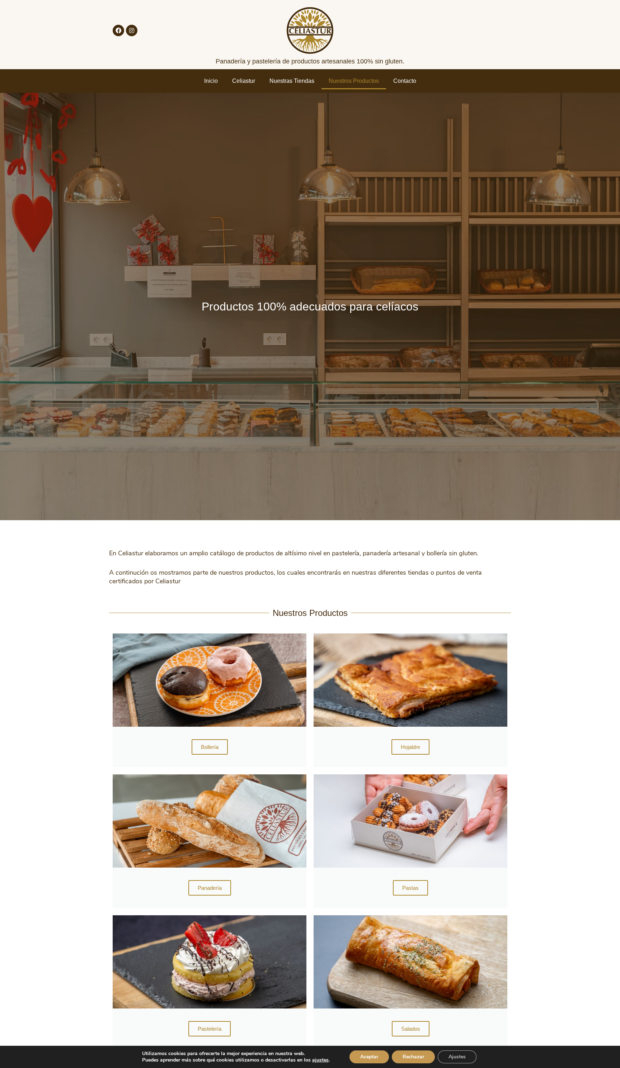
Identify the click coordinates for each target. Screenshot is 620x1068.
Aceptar (369, 1056)
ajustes (320, 1060)
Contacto (404, 81)
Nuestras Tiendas (291, 81)
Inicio (211, 81)
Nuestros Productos (354, 81)
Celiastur (243, 81)
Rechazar (413, 1056)
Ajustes (457, 1056)
